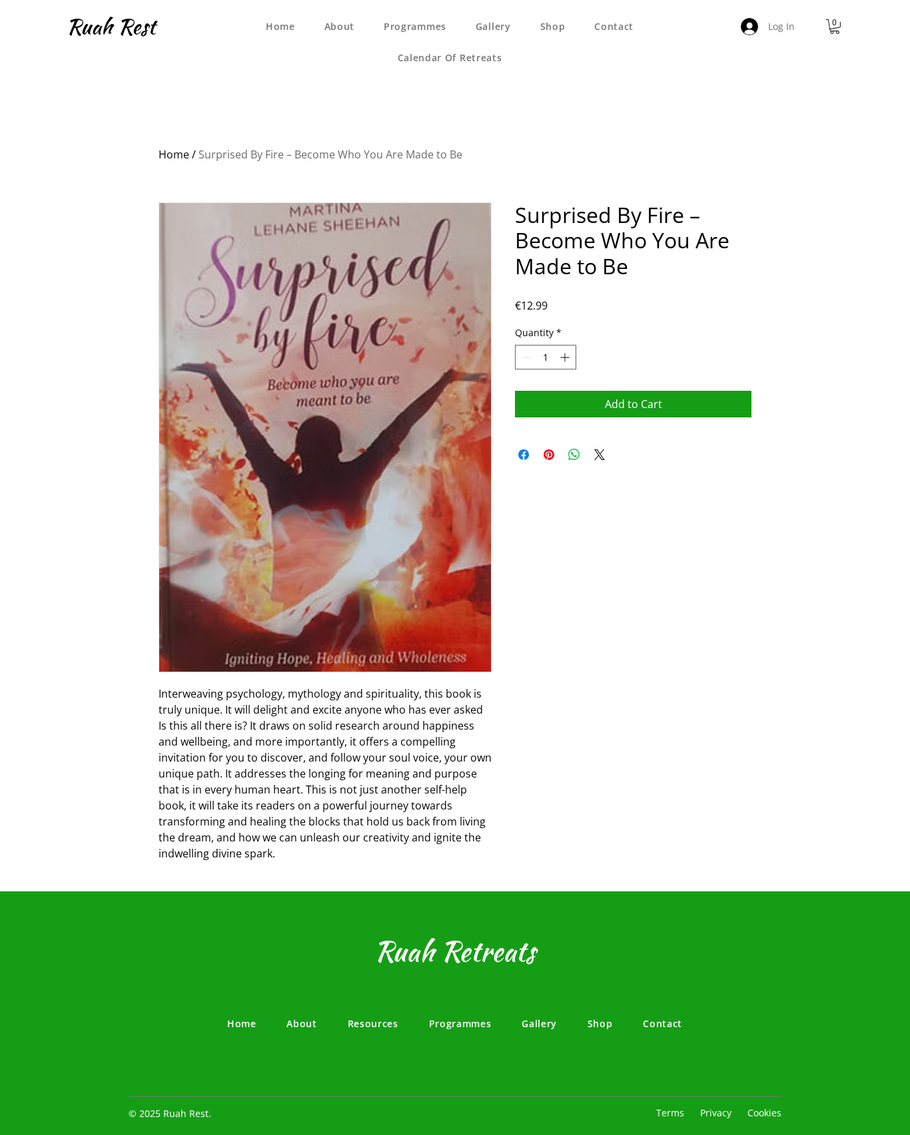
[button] (834, 26)
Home (174, 154)
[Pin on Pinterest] (549, 455)
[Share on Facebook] (524, 455)
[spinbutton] (546, 357)
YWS (279, 1113)
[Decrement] (525, 357)
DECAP (312, 1113)
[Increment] (566, 357)
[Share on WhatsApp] (574, 455)
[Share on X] (600, 455)
